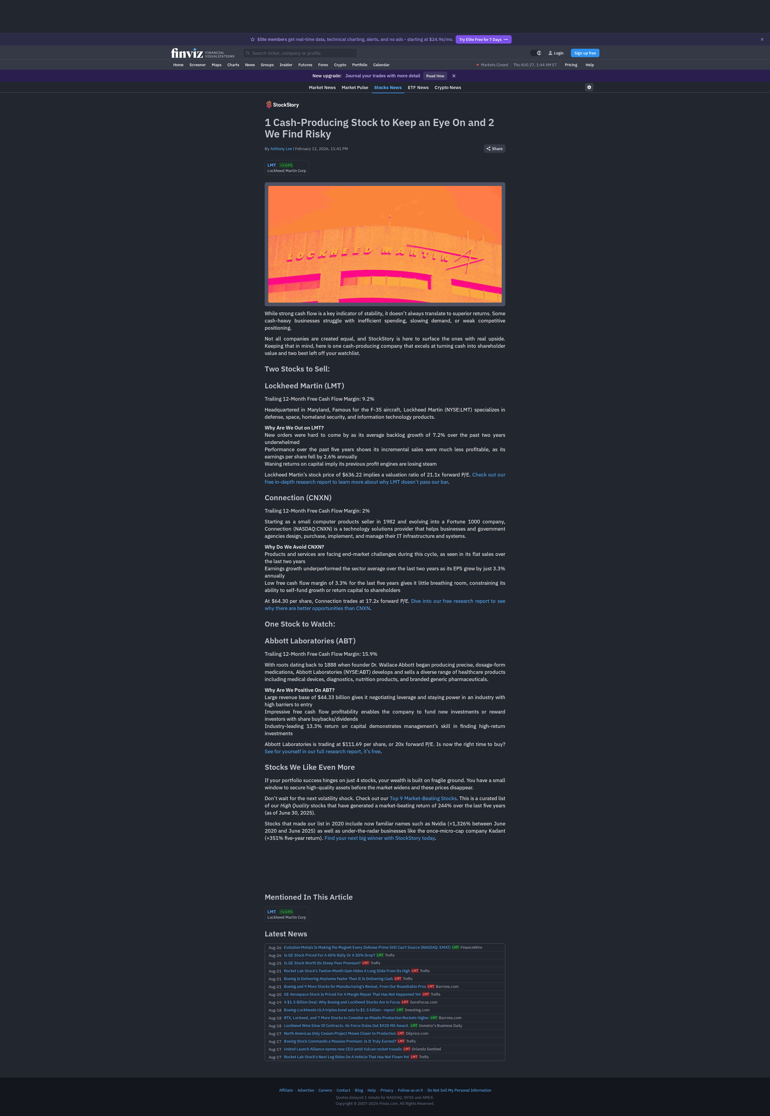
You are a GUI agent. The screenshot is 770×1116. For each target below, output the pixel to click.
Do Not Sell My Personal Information (459, 1090)
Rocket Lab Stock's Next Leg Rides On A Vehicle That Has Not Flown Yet (346, 1056)
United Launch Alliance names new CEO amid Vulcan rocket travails (343, 1049)
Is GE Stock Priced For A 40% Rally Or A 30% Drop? (329, 955)
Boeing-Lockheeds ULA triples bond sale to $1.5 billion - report (339, 1009)
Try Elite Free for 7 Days (480, 39)
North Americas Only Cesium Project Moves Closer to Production (340, 1033)
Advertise (305, 1090)
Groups (267, 64)
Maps (216, 64)
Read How (435, 75)
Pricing (571, 64)
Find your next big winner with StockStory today (380, 838)
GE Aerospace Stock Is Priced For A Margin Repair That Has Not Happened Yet (352, 994)
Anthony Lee (281, 148)
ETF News (418, 87)
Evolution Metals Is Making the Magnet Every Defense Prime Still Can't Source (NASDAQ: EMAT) (367, 947)
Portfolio (359, 64)
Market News (322, 87)
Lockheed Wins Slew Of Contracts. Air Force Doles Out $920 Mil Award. (346, 1025)
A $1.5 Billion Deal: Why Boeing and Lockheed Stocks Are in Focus (342, 1002)
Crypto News (448, 87)
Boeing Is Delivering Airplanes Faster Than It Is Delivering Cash (338, 978)
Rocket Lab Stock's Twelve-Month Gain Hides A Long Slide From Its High (347, 970)
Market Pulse (355, 87)
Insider (286, 64)
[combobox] (300, 53)
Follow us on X (410, 1090)
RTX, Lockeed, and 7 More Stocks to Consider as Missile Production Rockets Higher (356, 1017)
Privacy (386, 1090)
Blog (359, 1090)
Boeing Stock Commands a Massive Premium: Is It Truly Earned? (340, 1041)
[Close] (762, 39)
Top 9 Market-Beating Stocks (423, 798)
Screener (197, 64)
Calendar (381, 64)
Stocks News (388, 87)
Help (590, 64)
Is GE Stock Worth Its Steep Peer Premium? (322, 962)
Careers (325, 1090)
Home (178, 64)
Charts (233, 64)
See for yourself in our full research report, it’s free (322, 751)
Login (559, 53)
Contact (343, 1090)
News (250, 64)
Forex (323, 64)
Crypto (340, 64)
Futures (305, 64)
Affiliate (286, 1090)
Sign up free (585, 53)
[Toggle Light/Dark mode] (536, 53)
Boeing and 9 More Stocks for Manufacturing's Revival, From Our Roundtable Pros (355, 986)
